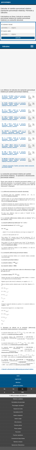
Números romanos (18, 441)
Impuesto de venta (18, 408)
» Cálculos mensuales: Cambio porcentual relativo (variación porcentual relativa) (18, 166)
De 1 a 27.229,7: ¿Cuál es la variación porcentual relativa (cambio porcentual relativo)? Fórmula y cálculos (14, 139)
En (13, 389)
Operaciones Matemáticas (18, 445)
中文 (22, 392)
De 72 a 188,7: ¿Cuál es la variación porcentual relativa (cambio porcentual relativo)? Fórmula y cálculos (14, 111)
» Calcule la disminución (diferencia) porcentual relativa (17, 369)
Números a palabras (18, 399)
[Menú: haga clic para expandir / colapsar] (33, 46)
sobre (18, 375)
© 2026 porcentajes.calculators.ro (18, 395)
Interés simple (18, 418)
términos (18, 382)
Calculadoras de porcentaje (18, 402)
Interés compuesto (18, 415)
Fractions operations (18, 435)
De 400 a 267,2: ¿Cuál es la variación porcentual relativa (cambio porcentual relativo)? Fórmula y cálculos (14, 153)
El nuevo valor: (6, 31)
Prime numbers (18, 428)
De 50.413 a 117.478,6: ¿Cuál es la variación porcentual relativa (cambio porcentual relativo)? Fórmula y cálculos (14, 97)
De (4, 389)
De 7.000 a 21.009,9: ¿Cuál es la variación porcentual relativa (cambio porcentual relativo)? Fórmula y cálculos (14, 118)
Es (22, 389)
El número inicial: (7, 24)
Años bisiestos (18, 422)
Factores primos (18, 425)
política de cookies (18, 385)
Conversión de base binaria (18, 438)
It (4, 392)
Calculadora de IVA (18, 412)
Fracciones (18, 432)
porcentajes (6, 2)
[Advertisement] (18, 69)
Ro (13, 392)
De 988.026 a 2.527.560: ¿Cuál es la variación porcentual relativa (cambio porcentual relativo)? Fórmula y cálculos (14, 160)
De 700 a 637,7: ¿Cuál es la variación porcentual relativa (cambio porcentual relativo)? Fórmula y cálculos (14, 125)
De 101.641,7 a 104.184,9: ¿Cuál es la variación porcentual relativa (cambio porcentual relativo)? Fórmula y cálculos (14, 132)
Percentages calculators (18, 405)
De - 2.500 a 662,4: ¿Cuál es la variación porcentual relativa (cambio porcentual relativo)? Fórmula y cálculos (14, 146)
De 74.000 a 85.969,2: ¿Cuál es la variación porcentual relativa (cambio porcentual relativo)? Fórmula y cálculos (14, 104)
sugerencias (18, 379)
